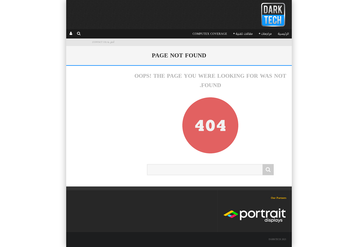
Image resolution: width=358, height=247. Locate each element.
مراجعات (266, 34)
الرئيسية (283, 34)
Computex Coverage (210, 34)
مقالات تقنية (244, 34)
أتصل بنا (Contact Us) (103, 42)
